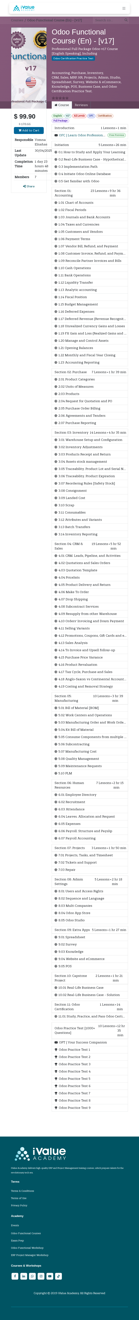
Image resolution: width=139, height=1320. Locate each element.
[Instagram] (41, 1276)
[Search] (125, 20)
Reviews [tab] (81, 105)
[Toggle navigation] (124, 8)
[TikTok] (58, 1276)
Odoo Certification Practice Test (73, 58)
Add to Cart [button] (30, 130)
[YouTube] (49, 1276)
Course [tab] (63, 105)
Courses (17, 20)
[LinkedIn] (23, 1276)
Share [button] (30, 186)
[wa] (32, 1276)
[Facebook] (15, 1276)
